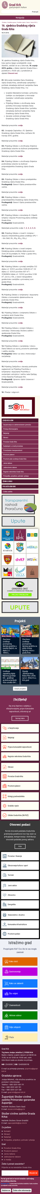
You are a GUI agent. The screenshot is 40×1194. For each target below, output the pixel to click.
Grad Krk (18, 6)
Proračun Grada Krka (10, 442)
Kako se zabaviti (16, 983)
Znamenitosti (14, 1005)
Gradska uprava (11, 22)
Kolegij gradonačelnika (16, 796)
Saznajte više (5, 1183)
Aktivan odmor (15, 1015)
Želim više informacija (22, 1190)
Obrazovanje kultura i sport (18, 865)
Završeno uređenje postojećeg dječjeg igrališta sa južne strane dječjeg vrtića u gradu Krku (29, 646)
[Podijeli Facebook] (35, 33)
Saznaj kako (20, 718)
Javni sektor (12, 885)
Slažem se (6, 1190)
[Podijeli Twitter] (37, 33)
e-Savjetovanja (13, 728)
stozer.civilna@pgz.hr (16, 1109)
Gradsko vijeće (21, 22)
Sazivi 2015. (34, 22)
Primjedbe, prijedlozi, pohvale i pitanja (16, 476)
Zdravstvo (11, 895)
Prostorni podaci (14, 934)
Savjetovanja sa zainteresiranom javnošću (17, 425)
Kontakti (7, 1131)
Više (20, 846)
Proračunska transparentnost (12, 450)
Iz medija (7, 1160)
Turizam (11, 875)
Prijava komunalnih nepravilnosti (20, 747)
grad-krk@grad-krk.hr (16, 1092)
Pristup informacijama (10, 429)
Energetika (12, 904)
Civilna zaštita (7, 492)
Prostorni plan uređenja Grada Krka (14, 459)
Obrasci (5, 438)
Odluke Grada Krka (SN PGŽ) (18, 815)
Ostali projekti (20, 689)
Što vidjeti (13, 993)
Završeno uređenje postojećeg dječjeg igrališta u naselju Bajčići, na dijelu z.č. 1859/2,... (10, 646)
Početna (4, 22)
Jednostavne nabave (10, 467)
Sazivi (28, 22)
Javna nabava (7, 463)
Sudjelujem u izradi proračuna (13, 446)
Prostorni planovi (8, 455)
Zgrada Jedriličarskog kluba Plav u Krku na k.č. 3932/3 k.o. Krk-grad (29, 675)
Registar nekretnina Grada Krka (13, 472)
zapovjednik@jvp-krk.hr (17, 1123)
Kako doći (13, 961)
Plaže (11, 1037)
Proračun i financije (15, 856)
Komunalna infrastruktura (17, 924)
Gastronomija (14, 971)
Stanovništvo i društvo (16, 915)
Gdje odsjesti (14, 1027)
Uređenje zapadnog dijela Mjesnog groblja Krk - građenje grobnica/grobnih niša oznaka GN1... (10, 677)
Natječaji (6, 433)
